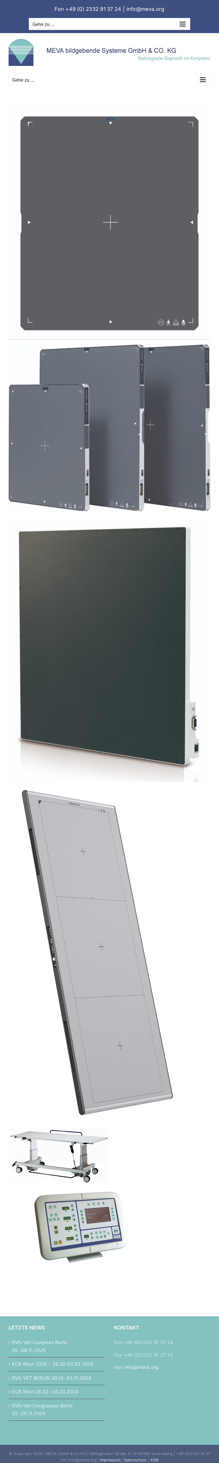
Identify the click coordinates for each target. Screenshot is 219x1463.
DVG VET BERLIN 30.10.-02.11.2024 (51, 1378)
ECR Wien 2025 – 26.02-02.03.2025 (53, 1364)
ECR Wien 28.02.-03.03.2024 (45, 1392)
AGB (154, 1460)
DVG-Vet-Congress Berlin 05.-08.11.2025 (40, 1346)
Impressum (110, 1460)
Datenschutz (135, 1460)
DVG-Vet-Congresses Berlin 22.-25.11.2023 (42, 1409)
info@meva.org (146, 9)
